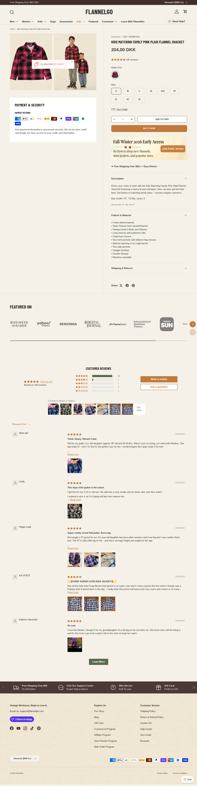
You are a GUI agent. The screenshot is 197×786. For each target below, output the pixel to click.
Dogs (53, 21)
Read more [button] (73, 454)
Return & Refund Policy (152, 717)
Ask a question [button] (159, 387)
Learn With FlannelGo (132, 21)
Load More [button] (98, 661)
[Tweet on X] (121, 285)
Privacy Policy (162, 773)
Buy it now (149, 128)
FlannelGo (115, 37)
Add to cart (162, 119)
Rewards (144, 741)
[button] (185, 11)
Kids (40, 21)
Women (26, 21)
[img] (74, 434)
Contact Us (146, 723)
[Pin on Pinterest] (133, 285)
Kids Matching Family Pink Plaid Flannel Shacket (34, 29)
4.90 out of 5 (46, 381)
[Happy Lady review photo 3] (108, 559)
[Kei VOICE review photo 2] (91, 603)
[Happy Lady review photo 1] (74, 559)
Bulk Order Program (104, 746)
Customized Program (105, 729)
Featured (93, 21)
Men (12, 21)
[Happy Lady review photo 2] (91, 559)
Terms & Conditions (180, 773)
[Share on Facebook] (127, 285)
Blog (96, 717)
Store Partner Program (105, 741)
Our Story (99, 711)
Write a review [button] (159, 379)
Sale (78, 21)
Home (12, 29)
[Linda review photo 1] (74, 511)
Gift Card (98, 723)
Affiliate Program (102, 735)
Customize (107, 21)
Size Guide (145, 735)
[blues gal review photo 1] (74, 465)
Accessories (66, 21)
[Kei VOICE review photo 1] (74, 603)
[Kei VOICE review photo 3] (108, 603)
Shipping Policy (148, 711)
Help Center (146, 729)
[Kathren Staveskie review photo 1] (74, 644)
